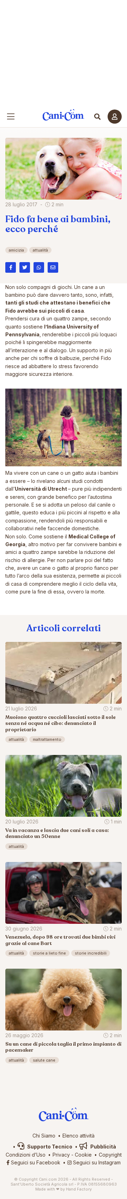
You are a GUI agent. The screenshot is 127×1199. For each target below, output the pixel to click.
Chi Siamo (43, 1136)
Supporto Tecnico (49, 1147)
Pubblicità (102, 1147)
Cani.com (64, 115)
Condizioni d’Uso (26, 1155)
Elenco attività (78, 1136)
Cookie (83, 1155)
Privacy (61, 1155)
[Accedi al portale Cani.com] (115, 117)
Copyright (110, 1155)
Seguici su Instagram (96, 1162)
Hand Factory (79, 1189)
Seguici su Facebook (35, 1162)
